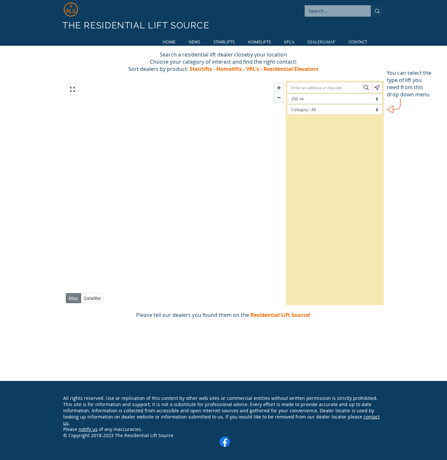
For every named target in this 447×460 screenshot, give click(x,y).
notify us (88, 429)
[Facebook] (225, 442)
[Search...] (377, 11)
